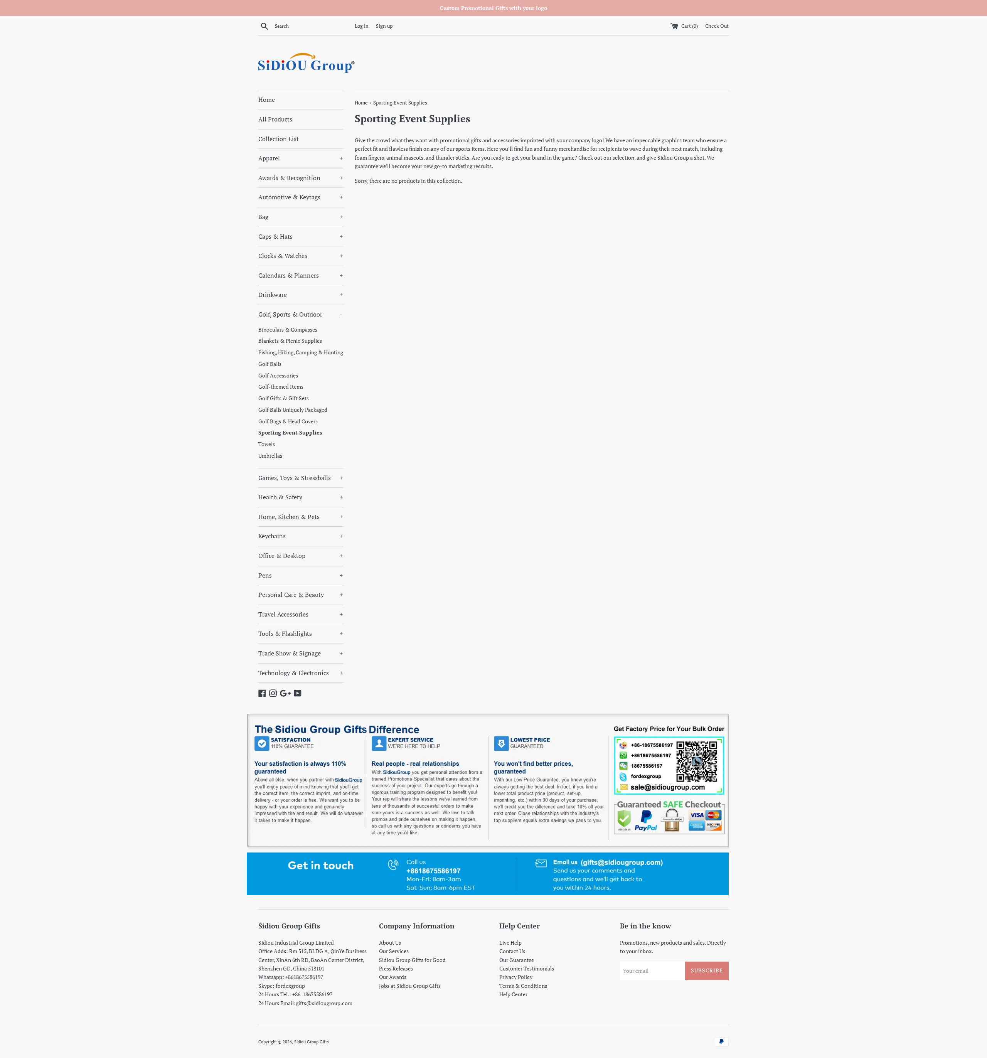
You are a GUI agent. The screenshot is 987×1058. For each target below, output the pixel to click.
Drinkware (300, 294)
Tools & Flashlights (300, 633)
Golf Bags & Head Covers (288, 421)
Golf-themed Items (280, 386)
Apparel (300, 158)
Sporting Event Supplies (290, 432)
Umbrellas (270, 455)
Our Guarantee (516, 960)
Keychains (300, 536)
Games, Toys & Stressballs (300, 477)
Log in (362, 26)
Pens (300, 575)
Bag (300, 216)
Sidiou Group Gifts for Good (412, 960)
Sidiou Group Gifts (311, 1042)
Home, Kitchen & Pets (300, 516)
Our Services (394, 951)
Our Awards (392, 977)
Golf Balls (269, 364)
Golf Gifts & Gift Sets (283, 398)
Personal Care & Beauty (300, 594)
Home (266, 99)
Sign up (384, 26)
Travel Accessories (300, 614)
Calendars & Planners (300, 275)
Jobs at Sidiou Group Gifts (410, 985)
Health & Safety (300, 497)
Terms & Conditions (523, 985)
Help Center (513, 994)
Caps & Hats (300, 236)
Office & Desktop (300, 555)
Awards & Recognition (300, 178)
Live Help (510, 942)
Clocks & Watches (300, 255)
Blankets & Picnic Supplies (290, 340)
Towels (266, 444)
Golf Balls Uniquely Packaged (292, 409)
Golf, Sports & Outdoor (300, 314)
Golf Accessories (278, 375)
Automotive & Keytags (300, 197)
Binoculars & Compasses (287, 329)
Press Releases (396, 968)
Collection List (278, 139)
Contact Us (512, 951)
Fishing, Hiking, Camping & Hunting (300, 352)
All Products (275, 119)
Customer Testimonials (526, 968)
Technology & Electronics (300, 673)
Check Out (717, 26)
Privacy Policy (515, 977)
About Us (390, 942)
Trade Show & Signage (300, 653)
